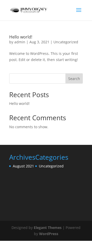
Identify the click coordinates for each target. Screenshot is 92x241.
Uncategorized (65, 41)
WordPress (48, 233)
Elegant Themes (48, 227)
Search (74, 78)
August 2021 (23, 166)
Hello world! (20, 37)
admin (19, 41)
